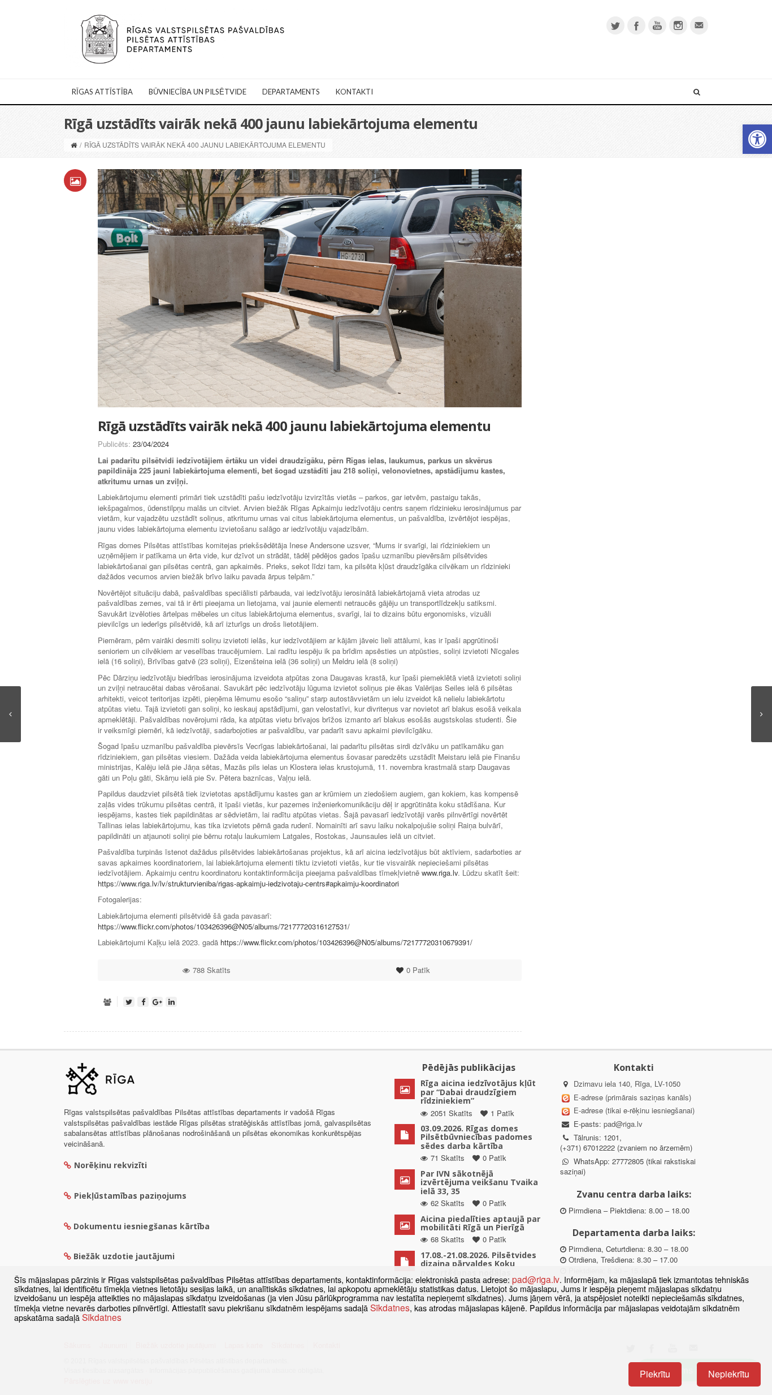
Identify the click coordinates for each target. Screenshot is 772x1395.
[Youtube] (657, 25)
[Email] (699, 25)
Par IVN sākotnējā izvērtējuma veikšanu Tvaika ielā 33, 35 (479, 1182)
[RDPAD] (182, 38)
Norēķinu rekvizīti (110, 1165)
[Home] (74, 144)
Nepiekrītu (728, 1373)
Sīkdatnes (390, 1307)
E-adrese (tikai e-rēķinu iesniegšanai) (633, 1110)
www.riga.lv (440, 872)
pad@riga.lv (623, 1123)
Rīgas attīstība (102, 91)
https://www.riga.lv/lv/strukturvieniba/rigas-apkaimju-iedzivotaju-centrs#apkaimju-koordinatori (248, 883)
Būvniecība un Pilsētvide (197, 91)
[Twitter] (615, 25)
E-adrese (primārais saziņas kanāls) (632, 1097)
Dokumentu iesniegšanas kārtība (141, 1226)
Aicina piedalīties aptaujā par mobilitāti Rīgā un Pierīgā (480, 1223)
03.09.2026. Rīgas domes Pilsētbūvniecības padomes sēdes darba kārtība (476, 1137)
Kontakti (354, 91)
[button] (757, 139)
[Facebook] (636, 25)
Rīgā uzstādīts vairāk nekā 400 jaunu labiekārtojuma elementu (294, 425)
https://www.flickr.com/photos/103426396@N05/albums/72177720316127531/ (224, 926)
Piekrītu (655, 1373)
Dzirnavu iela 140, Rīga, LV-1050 (627, 1083)
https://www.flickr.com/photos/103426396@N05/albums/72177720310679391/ (346, 942)
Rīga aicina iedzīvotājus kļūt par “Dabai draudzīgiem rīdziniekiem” (478, 1092)
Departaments (291, 91)
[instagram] (678, 25)
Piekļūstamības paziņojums (130, 1195)
